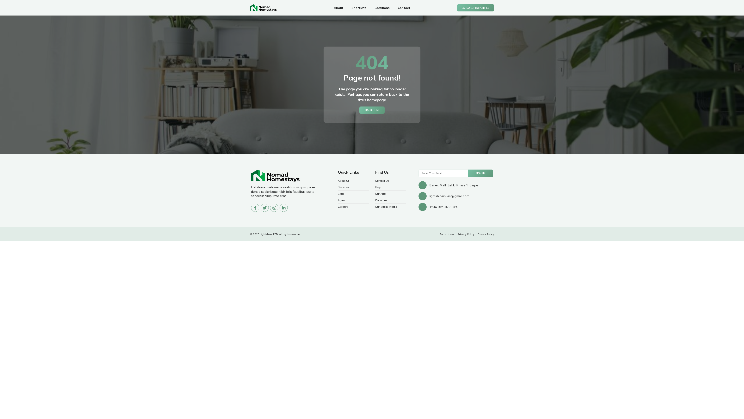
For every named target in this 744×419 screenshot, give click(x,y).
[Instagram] (274, 208)
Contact (404, 8)
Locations (382, 8)
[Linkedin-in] (284, 208)
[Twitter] (265, 208)
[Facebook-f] (255, 208)
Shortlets (358, 8)
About (338, 8)
